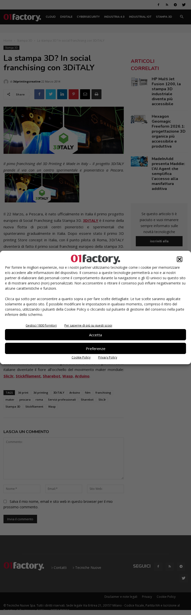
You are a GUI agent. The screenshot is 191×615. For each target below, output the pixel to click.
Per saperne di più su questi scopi (88, 325)
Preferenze (95, 348)
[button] (179, 259)
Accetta (95, 334)
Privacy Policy (107, 357)
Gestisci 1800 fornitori (41, 325)
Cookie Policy (81, 357)
